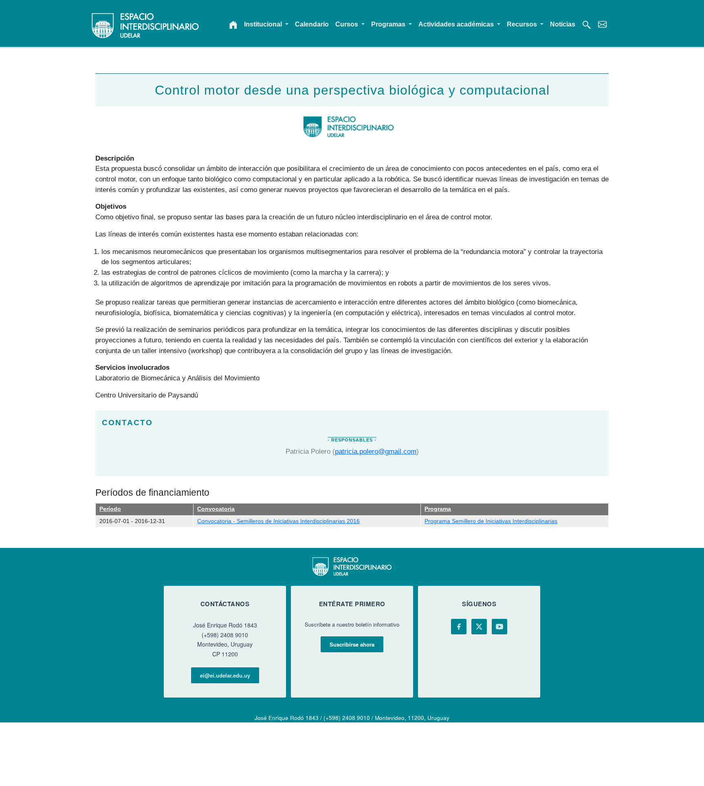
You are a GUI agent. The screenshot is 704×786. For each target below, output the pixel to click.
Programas (389, 24)
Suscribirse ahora (352, 644)
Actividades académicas (456, 24)
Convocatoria (216, 509)
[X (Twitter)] (479, 626)
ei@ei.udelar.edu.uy (225, 675)
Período (110, 509)
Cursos (347, 24)
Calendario (312, 24)
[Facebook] (458, 626)
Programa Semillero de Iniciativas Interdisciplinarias (491, 521)
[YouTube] (499, 626)
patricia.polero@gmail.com (375, 451)
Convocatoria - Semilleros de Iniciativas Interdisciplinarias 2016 (278, 521)
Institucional (264, 24)
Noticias (562, 24)
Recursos (523, 24)
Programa (438, 509)
